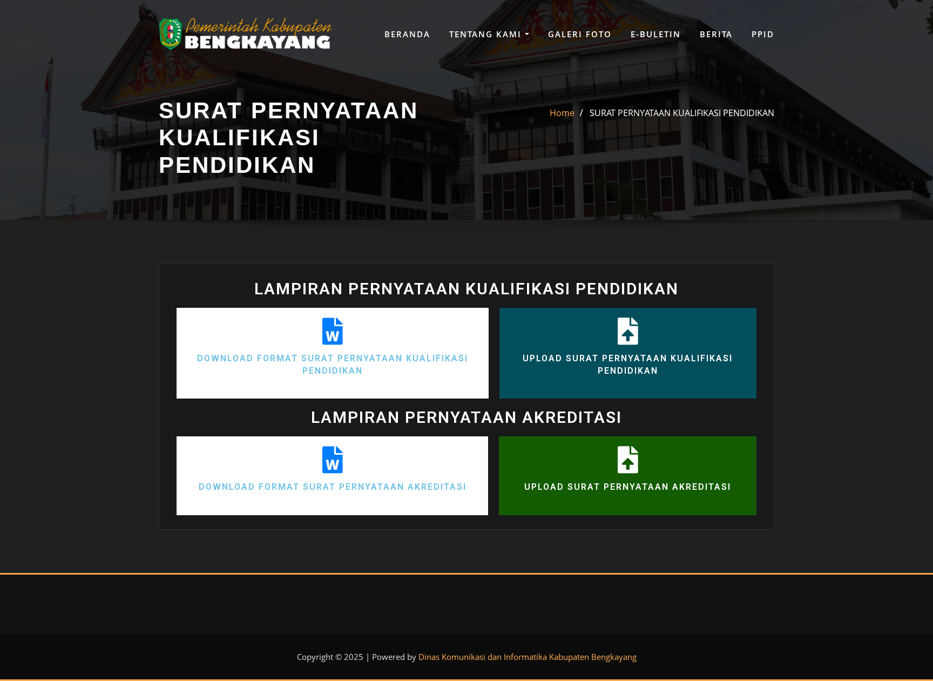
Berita (716, 34)
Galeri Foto (580, 34)
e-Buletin (656, 34)
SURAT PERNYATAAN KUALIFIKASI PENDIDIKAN (682, 113)
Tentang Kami (487, 34)
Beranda (407, 34)
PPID (763, 34)
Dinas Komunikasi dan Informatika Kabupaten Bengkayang (527, 656)
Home (562, 113)
